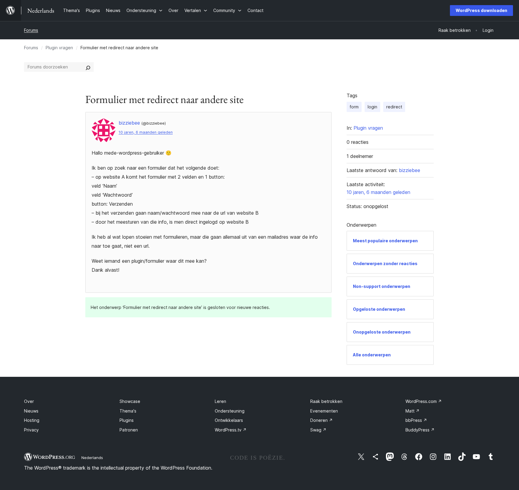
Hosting (31, 420)
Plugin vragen (59, 47)
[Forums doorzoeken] (88, 67)
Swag (318, 429)
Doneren (321, 420)
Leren (220, 401)
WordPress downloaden (481, 10)
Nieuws (31, 410)
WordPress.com (423, 401)
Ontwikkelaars (229, 420)
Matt (412, 410)
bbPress (416, 420)
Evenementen (324, 410)
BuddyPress (420, 429)
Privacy (31, 429)
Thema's (128, 410)
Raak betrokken (326, 401)
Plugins (127, 420)
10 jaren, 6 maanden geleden (146, 132)
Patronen (129, 429)
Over (29, 401)
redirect (394, 106)
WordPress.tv (231, 429)
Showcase (130, 401)
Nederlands (92, 457)
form (354, 106)
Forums (31, 30)
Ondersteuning (229, 410)
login (372, 106)
